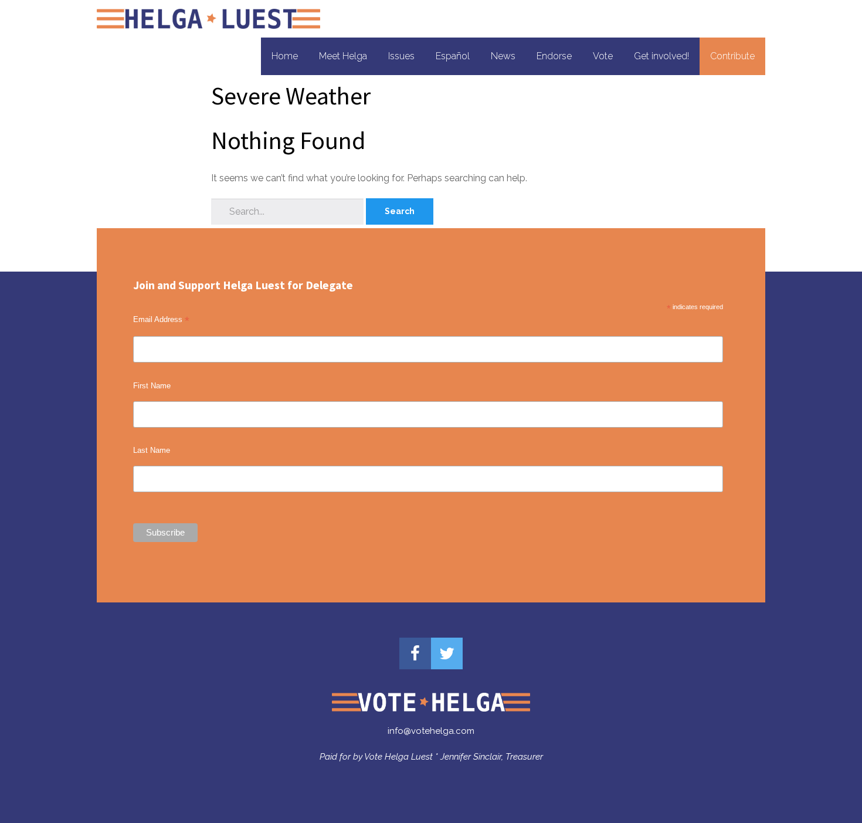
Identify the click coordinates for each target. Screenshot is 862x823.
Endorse (554, 56)
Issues (401, 56)
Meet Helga (343, 56)
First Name (152, 385)
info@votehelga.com (431, 731)
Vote (603, 56)
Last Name (151, 450)
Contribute (732, 56)
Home (285, 56)
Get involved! (661, 56)
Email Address (161, 319)
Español (453, 56)
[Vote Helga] (208, 19)
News (503, 56)
